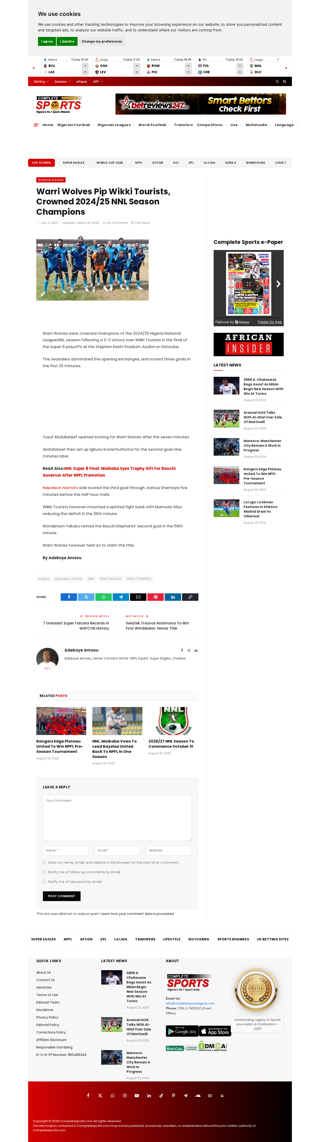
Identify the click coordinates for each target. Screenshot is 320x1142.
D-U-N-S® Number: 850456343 (61, 1054)
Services (60, 81)
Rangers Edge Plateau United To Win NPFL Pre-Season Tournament (59, 746)
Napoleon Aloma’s (61, 487)
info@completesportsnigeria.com (190, 1003)
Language (284, 125)
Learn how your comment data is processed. (138, 913)
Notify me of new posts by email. (75, 881)
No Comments (117, 223)
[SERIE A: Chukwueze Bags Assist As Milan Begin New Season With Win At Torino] (226, 386)
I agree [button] (47, 41)
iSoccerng (198, 939)
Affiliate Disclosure (51, 1039)
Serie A (230, 163)
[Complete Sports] (59, 104)
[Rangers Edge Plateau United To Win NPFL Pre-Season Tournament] (61, 721)
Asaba (44, 578)
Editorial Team (48, 1002)
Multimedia (256, 125)
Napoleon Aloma (68, 578)
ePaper (81, 81)
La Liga (209, 163)
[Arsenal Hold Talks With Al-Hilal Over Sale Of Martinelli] (226, 419)
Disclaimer (44, 1010)
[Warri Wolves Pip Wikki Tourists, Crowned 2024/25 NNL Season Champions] (92, 299)
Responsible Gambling (54, 1047)
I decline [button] (67, 41)
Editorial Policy (47, 1024)
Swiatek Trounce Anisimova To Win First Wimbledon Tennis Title (157, 626)
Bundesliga (255, 163)
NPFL (138, 163)
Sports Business (233, 939)
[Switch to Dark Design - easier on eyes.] (277, 81)
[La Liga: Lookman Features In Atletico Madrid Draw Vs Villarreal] (226, 508)
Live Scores (41, 163)
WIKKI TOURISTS (139, 578)
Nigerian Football (73, 125)
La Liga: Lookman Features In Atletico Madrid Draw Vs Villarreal (261, 509)
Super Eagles (74, 163)
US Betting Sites (273, 939)
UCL (176, 163)
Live (234, 125)
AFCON (157, 163)
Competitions (210, 125)
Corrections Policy (51, 1032)
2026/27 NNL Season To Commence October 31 (171, 744)
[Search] (284, 81)
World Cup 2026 (110, 163)
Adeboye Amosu (81, 650)
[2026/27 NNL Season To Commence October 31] (173, 721)
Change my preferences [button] (102, 41)
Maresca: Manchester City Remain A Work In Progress (262, 446)
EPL (191, 163)
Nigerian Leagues (114, 125)
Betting (39, 81)
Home (48, 125)
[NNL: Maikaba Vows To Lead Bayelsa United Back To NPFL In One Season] (117, 721)
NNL (91, 578)
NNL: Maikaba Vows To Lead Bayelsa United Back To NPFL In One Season (114, 749)
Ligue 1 (280, 163)
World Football (152, 125)
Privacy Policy (47, 1017)
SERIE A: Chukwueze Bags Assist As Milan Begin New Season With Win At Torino (263, 386)
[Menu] (36, 125)
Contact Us (45, 980)
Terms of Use (47, 995)
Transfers (183, 125)
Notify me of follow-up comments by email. (84, 872)
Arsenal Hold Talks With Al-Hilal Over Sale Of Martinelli (263, 417)
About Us (43, 972)
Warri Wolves (110, 578)
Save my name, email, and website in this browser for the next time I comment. (113, 862)
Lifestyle (171, 939)
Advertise (44, 987)
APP (96, 81)
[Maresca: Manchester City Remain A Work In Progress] (226, 447)
